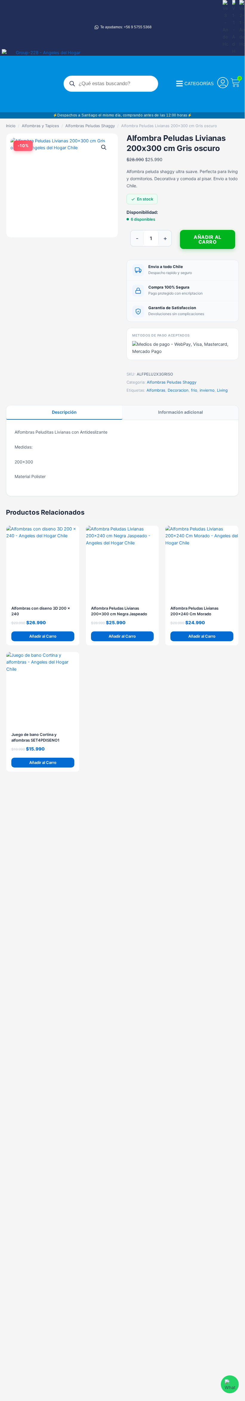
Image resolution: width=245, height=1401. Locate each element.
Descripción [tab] (64, 412)
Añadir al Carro (207, 239)
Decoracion (178, 390)
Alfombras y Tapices (40, 125)
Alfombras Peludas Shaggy (90, 125)
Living (222, 390)
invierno (207, 390)
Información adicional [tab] (180, 412)
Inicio (11, 125)
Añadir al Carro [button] (42, 636)
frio (194, 390)
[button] (103, 147)
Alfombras (156, 390)
